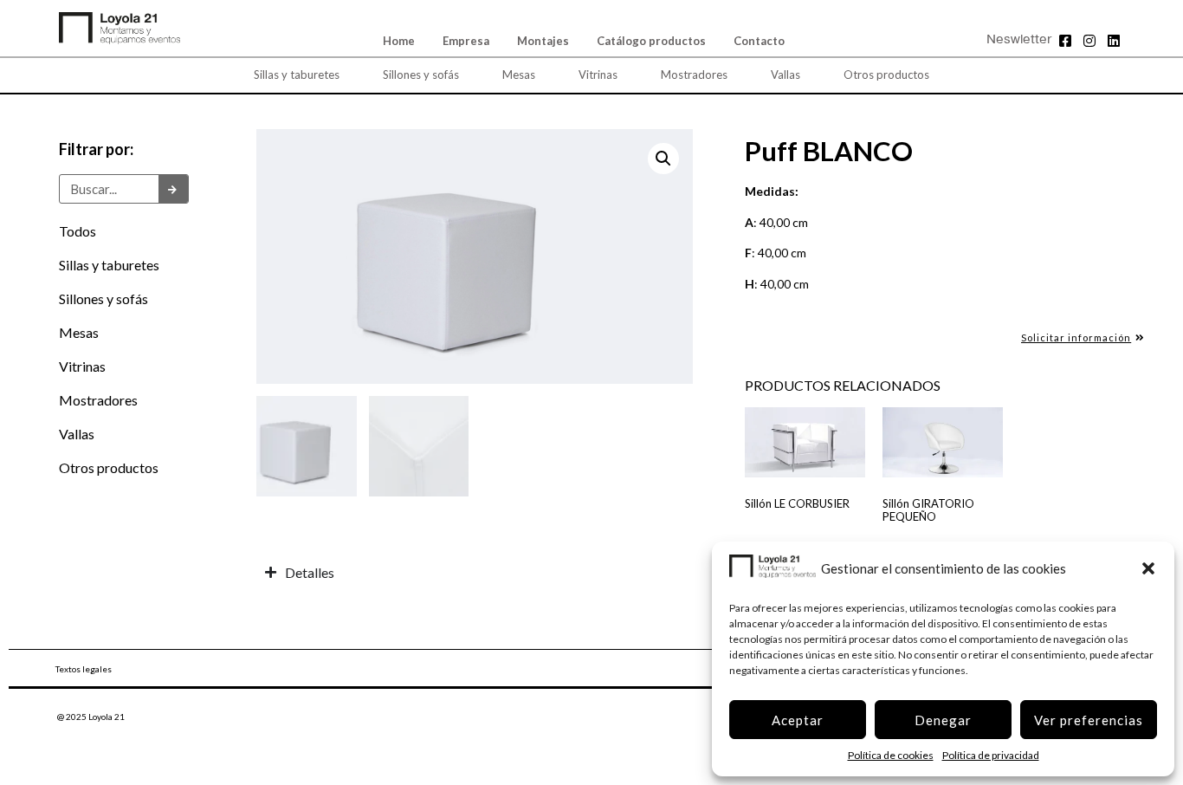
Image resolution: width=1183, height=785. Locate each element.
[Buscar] (173, 189)
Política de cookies (891, 755)
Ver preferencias (1088, 720)
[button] (1148, 568)
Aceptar (798, 720)
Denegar (943, 720)
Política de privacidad (990, 755)
